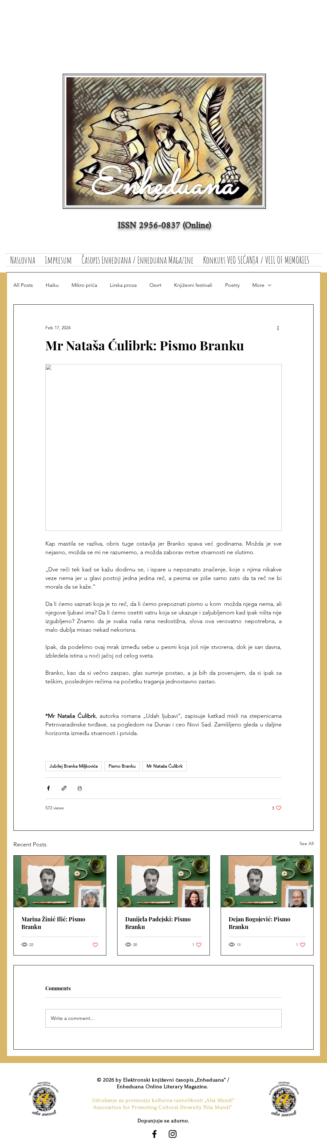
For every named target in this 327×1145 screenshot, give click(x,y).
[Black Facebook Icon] (154, 1134)
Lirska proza (123, 285)
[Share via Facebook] (48, 788)
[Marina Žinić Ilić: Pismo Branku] (60, 881)
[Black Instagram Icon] (172, 1134)
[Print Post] (80, 788)
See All (307, 843)
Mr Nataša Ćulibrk (165, 766)
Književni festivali (193, 285)
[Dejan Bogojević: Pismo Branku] (267, 881)
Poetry (232, 285)
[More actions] (278, 327)
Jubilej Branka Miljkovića (73, 766)
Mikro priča (84, 285)
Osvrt (155, 285)
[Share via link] (64, 788)
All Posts (23, 285)
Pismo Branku (122, 766)
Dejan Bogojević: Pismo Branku (259, 923)
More (258, 285)
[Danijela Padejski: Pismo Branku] (164, 881)
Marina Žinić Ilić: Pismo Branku (53, 923)
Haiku (52, 285)
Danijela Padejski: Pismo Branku (158, 923)
